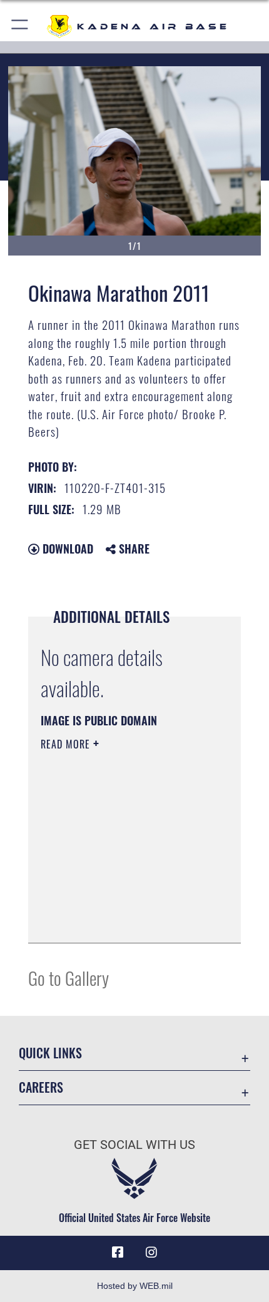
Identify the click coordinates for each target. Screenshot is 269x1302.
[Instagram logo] (151, 1252)
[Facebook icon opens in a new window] (117, 1252)
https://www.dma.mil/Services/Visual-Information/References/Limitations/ (117, 902)
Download (66, 548)
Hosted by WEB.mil (135, 1286)
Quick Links (50, 1053)
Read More (67, 744)
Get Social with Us (134, 1145)
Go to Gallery (68, 977)
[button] (20, 26)
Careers (41, 1087)
